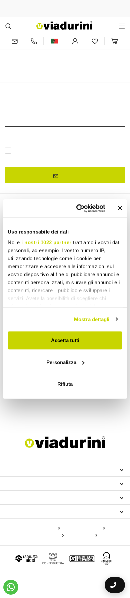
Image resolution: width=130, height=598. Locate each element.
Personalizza (61, 362)
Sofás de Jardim (26, 400)
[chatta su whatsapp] (10, 587)
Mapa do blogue (46, 535)
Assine (67, 175)
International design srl (43, 469)
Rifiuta (65, 384)
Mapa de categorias (84, 528)
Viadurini (19, 483)
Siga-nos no (23, 511)
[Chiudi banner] (120, 208)
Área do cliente (29, 497)
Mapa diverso (82, 535)
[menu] (122, 26)
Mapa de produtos (40, 528)
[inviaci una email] (14, 41)
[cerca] (8, 26)
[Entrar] (75, 41)
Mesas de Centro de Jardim (77, 400)
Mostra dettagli (92, 319)
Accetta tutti (65, 340)
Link (21, 158)
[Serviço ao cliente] (33, 41)
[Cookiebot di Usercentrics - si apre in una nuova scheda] (78, 208)
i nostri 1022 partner (46, 242)
